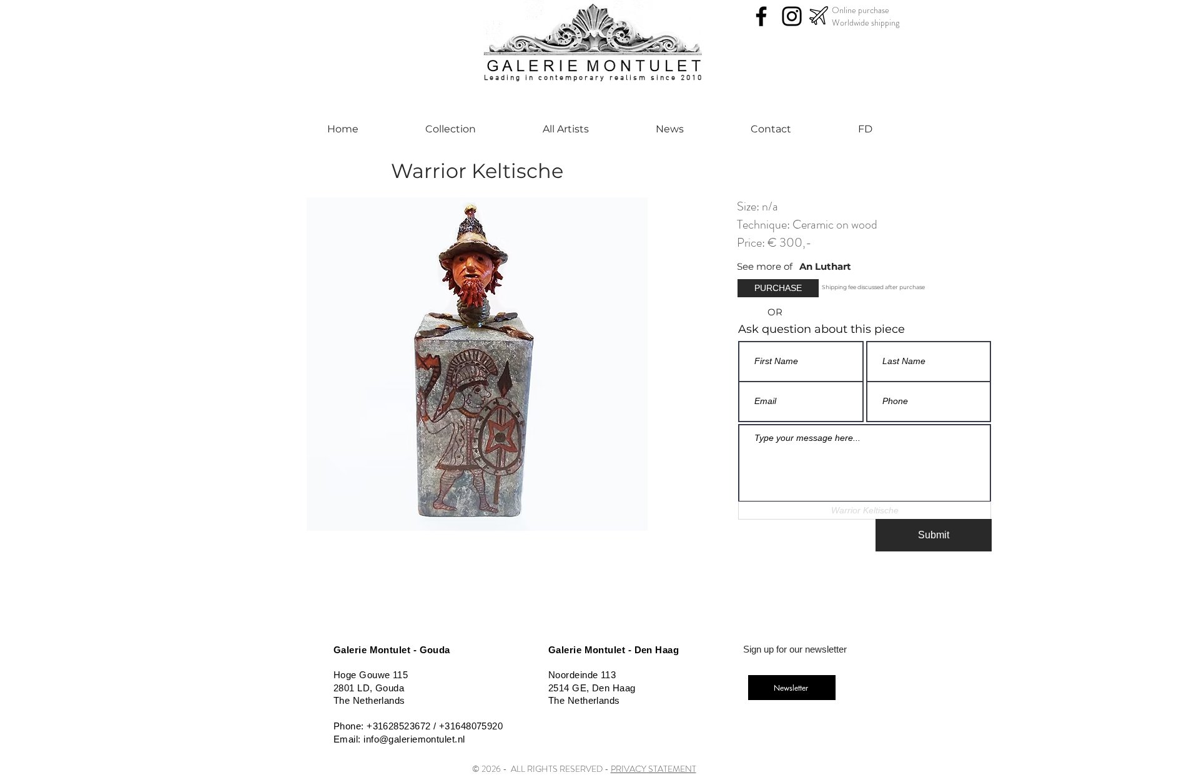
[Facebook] (761, 16)
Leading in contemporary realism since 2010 (593, 78)
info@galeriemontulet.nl (414, 739)
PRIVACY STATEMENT (653, 769)
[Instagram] (792, 16)
